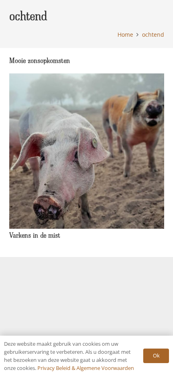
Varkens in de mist (34, 235)
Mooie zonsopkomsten (39, 60)
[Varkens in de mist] (86, 78)
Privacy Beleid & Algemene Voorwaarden (85, 368)
